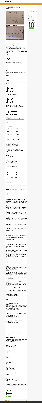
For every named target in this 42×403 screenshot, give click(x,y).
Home (7, 6)
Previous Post (7, 400)
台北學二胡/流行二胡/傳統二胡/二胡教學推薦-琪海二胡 (17, 189)
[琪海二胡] (8, 2)
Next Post (25, 400)
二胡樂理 (7, 8)
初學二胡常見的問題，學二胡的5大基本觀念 (13, 269)
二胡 (8, 6)
